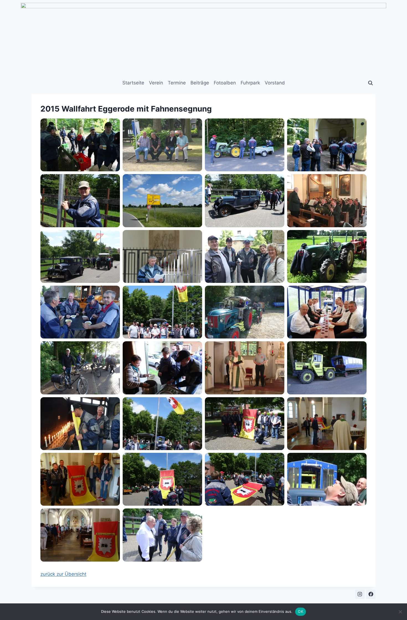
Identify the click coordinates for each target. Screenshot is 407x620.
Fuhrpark (250, 83)
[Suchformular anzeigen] (370, 83)
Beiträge (199, 83)
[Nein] (400, 611)
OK (300, 611)
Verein (156, 83)
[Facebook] (370, 594)
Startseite (133, 83)
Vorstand (275, 83)
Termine (177, 83)
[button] (80, 144)
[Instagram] (360, 594)
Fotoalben (225, 83)
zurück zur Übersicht (63, 574)
